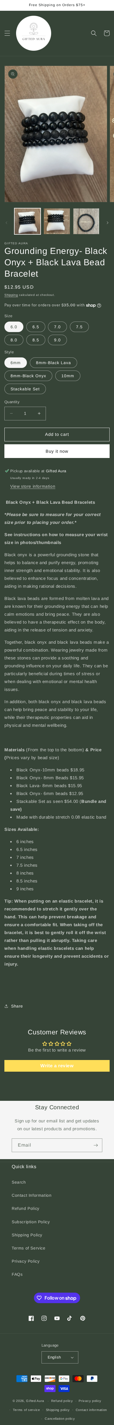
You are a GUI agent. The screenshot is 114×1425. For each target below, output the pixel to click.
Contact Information (31, 1195)
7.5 (79, 326)
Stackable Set (25, 389)
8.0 (14, 340)
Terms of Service (29, 1248)
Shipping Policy (27, 1235)
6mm (16, 362)
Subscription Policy (31, 1221)
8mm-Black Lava (53, 362)
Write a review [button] (56, 1065)
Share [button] (17, 1006)
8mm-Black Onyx (28, 375)
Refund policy (62, 1401)
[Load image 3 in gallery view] (86, 221)
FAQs (17, 1274)
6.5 (35, 326)
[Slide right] (107, 222)
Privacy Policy (25, 1261)
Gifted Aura (35, 1401)
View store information (32, 486)
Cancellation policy (60, 1418)
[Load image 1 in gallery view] (27, 221)
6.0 (14, 326)
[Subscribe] (95, 1145)
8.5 (35, 340)
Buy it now (57, 451)
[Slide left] (6, 222)
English (54, 1357)
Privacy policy (90, 1401)
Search (19, 1182)
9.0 (57, 340)
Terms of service (26, 1410)
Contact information (91, 1410)
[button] (7, 33)
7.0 (57, 326)
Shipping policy (58, 1410)
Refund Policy (25, 1208)
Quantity (12, 402)
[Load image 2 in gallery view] (57, 221)
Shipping (11, 294)
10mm (67, 375)
